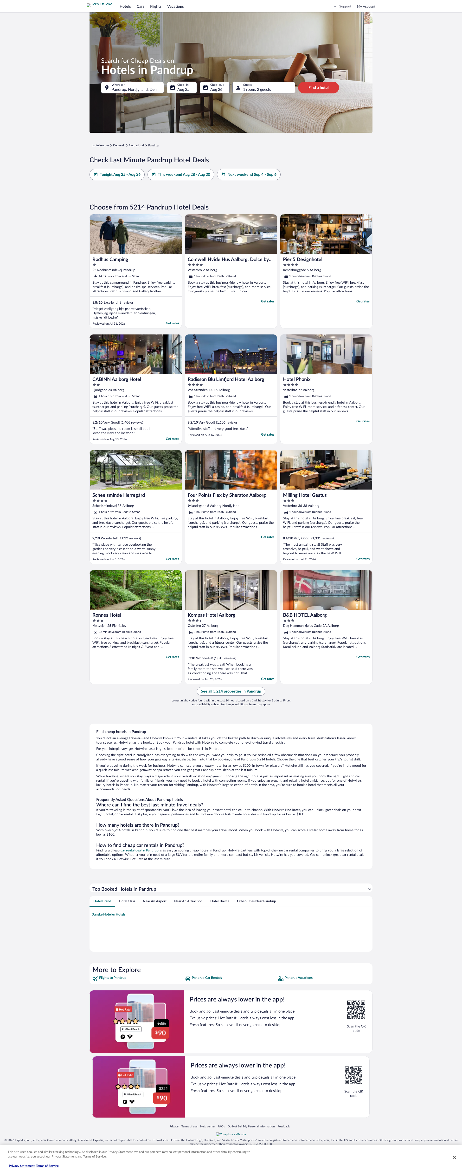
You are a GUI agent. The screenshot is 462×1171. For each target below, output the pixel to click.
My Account (366, 6)
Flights (155, 6)
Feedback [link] (284, 1126)
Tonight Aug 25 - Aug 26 (120, 175)
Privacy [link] (174, 1126)
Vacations (175, 6)
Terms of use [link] (189, 1126)
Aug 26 (216, 90)
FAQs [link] (221, 1126)
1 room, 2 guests (257, 90)
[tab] (102, 901)
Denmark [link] (119, 145)
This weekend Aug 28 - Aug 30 (184, 175)
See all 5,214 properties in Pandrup (231, 691)
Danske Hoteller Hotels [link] (108, 914)
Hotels (125, 6)
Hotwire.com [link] (100, 145)
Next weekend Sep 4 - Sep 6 (251, 175)
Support (345, 6)
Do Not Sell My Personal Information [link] (251, 1126)
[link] (138, 978)
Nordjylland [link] (136, 145)
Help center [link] (207, 1126)
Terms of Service (47, 1166)
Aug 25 (183, 90)
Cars (140, 6)
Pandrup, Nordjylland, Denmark (138, 90)
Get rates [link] (172, 323)
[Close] (454, 1157)
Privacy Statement (22, 1166)
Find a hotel (318, 88)
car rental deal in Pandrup (140, 850)
